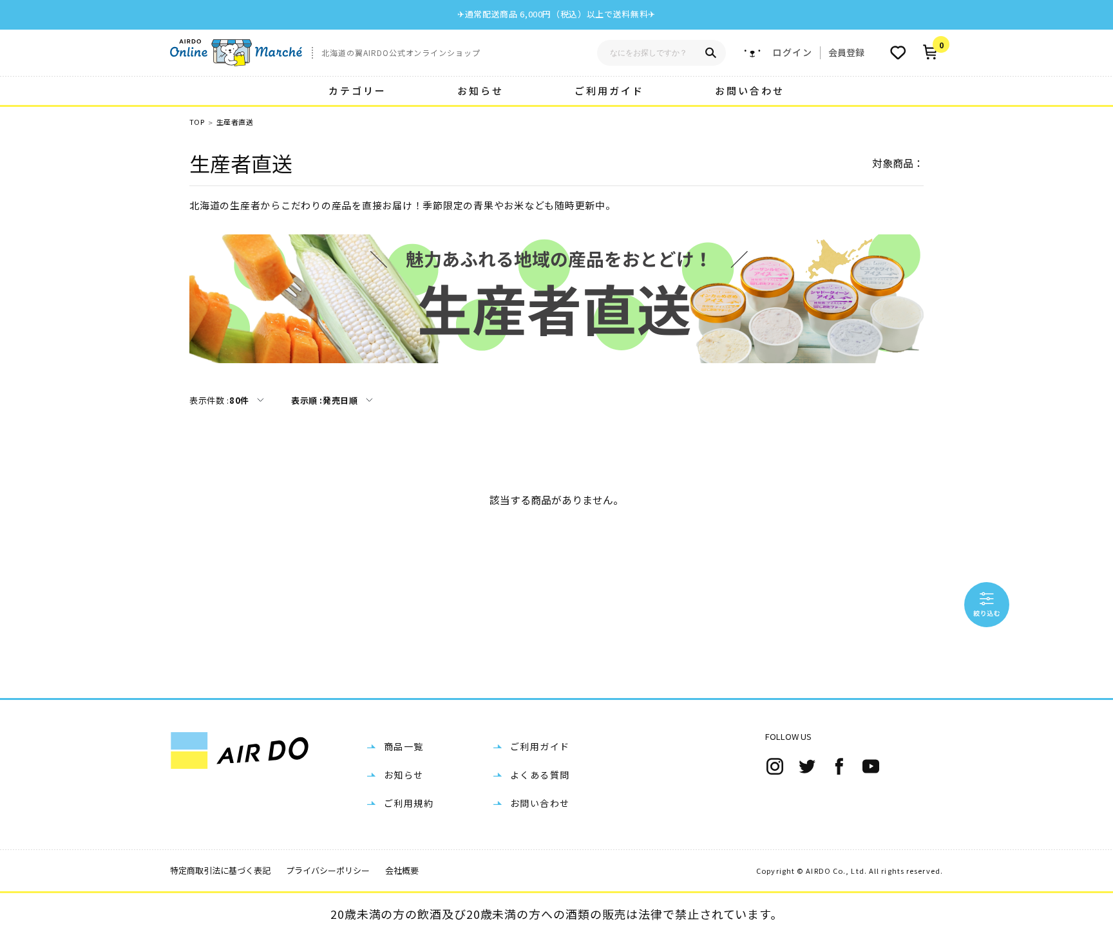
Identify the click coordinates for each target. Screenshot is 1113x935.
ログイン (792, 52)
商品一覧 (404, 746)
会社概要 (402, 870)
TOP (196, 122)
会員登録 (846, 52)
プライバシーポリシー (328, 870)
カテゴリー (357, 90)
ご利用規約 (408, 803)
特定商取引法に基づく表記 (220, 870)
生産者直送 (234, 122)
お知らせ (480, 90)
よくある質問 (539, 774)
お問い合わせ (750, 90)
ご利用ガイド (609, 90)
